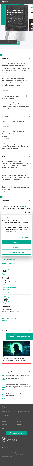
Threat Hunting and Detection (9, 287)
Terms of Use (11, 452)
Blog (3, 156)
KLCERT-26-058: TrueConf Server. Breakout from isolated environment (15, 123)
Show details (24, 237)
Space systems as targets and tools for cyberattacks (14, 97)
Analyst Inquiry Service (7, 292)
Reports (5, 58)
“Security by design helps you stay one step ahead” (16, 188)
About (3, 428)
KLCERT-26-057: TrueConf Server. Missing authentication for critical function (14, 134)
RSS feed (6, 415)
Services (5, 200)
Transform (6, 306)
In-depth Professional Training (9, 259)
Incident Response (6, 289)
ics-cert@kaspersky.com (7, 456)
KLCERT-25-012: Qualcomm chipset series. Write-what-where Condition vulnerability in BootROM (15, 146)
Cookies (16, 452)
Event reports (7, 372)
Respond (5, 278)
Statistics (19, 424)
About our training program (9, 263)
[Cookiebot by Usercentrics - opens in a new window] (24, 212)
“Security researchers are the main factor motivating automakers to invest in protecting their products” (16, 177)
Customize (15, 247)
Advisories (6, 117)
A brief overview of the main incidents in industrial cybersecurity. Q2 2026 (16, 64)
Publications (5, 421)
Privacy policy (5, 452)
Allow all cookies (16, 242)
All (30, 58)
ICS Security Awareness (7, 256)
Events (4, 330)
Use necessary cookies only (16, 252)
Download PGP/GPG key (18, 433)
